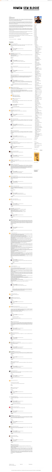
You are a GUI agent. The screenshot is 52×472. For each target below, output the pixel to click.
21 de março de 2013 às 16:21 (16, 387)
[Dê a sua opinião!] (18, 39)
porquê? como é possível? (37, 78)
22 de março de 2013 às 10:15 (20, 375)
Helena (11, 219)
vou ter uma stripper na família (38, 83)
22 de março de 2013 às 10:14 (20, 366)
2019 (35, 31)
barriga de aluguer (37, 105)
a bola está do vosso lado (37, 103)
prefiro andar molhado (37, 57)
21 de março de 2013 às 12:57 (20, 284)
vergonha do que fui (37, 72)
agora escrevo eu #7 (37, 101)
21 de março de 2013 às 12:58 (20, 301)
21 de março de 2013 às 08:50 (17, 53)
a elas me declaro (36, 111)
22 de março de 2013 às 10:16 (20, 421)
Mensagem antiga (30, 464)
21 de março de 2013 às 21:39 (17, 415)
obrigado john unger (36, 147)
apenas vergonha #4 (37, 67)
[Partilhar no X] (19, 39)
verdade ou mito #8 (37, 77)
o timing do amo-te (37, 65)
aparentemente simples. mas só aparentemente (38, 59)
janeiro (36, 138)
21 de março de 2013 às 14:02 (16, 361)
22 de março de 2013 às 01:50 (15, 426)
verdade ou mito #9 (37, 51)
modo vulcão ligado (37, 82)
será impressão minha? (37, 60)
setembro (36, 39)
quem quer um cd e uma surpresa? (38, 122)
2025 (35, 26)
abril (35, 43)
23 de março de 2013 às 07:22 (16, 444)
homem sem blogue (14, 60)
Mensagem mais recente (11, 464)
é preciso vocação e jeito (37, 58)
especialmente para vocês (37, 71)
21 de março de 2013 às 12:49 (20, 114)
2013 (35, 36)
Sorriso (11, 426)
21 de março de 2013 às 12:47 (20, 70)
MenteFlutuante (12, 415)
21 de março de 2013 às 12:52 (20, 181)
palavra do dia (36, 55)
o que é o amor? (36, 116)
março (35, 44)
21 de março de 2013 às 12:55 (20, 259)
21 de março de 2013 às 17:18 (15, 396)
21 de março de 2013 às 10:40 (17, 208)
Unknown (12, 87)
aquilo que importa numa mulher (38, 110)
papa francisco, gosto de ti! (37, 95)
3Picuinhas (12, 164)
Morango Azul (12, 306)
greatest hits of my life (37, 62)
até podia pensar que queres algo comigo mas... (38, 68)
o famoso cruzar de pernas (37, 54)
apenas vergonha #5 (37, 53)
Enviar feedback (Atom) (13, 465)
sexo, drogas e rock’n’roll (37, 102)
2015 (35, 34)
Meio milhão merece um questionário (38, 127)
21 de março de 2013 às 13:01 (20, 337)
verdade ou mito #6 (37, 128)
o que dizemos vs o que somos (38, 75)
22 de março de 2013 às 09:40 (14, 435)
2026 (35, 25)
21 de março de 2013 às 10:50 (15, 219)
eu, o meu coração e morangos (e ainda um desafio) (38, 112)
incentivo (36, 61)
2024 (35, 27)
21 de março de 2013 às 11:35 (17, 297)
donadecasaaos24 (12, 53)
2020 (35, 30)
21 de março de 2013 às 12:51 (20, 155)
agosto (36, 40)
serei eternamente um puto (37, 73)
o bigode (36, 81)
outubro (36, 38)
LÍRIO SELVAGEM (12, 208)
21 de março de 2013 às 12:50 (20, 146)
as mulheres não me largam (37, 131)
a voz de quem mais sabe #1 (37, 89)
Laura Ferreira (12, 297)
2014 (35, 35)
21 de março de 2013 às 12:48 (20, 80)
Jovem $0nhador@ (12, 351)
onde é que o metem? (37, 50)
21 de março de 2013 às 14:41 (15, 380)
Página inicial (21, 464)
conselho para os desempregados (38, 126)
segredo (36, 66)
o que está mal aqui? (36, 142)
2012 (35, 139)
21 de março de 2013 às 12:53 (20, 227)
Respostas (12, 47)
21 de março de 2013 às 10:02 (16, 164)
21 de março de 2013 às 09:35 (16, 87)
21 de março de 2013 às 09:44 (16, 130)
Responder (12, 46)
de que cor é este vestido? (36, 146)
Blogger (40, 470)
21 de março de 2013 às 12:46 (20, 60)
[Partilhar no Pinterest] (20, 39)
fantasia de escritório (37, 96)
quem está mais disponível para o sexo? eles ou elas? (38, 88)
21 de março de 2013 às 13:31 (17, 351)
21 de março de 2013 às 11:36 (17, 98)
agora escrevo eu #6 (37, 123)
